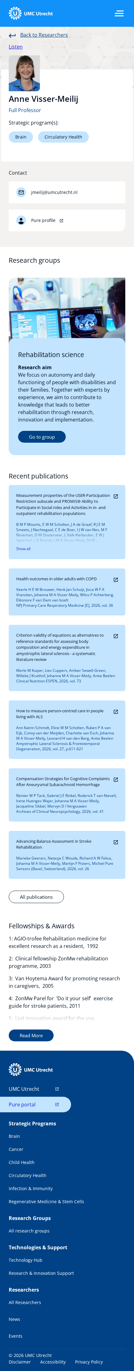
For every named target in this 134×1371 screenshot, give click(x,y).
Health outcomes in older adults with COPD (56, 579)
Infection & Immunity (31, 1188)
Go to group (42, 437)
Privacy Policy (89, 1362)
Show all (23, 548)
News (14, 1319)
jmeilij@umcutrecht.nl (54, 192)
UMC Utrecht (24, 1089)
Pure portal (22, 1104)
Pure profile (44, 220)
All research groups (29, 1231)
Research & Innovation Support (41, 1273)
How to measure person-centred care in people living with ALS (59, 714)
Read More (31, 1035)
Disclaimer (20, 1362)
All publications (36, 897)
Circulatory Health (63, 137)
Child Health (22, 1162)
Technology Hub (25, 1260)
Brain (20, 137)
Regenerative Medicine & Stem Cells (46, 1201)
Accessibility (53, 1362)
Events (15, 1336)
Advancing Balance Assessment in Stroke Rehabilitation (53, 844)
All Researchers (25, 1302)
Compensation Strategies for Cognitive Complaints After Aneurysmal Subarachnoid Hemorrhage (63, 782)
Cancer (16, 1149)
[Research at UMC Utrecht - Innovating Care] (30, 13)
